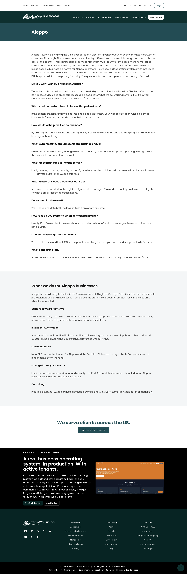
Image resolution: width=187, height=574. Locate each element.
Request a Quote (93, 430)
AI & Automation (75, 535)
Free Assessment (147, 544)
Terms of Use (70, 570)
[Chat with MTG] (180, 567)
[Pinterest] (50, 531)
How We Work (121, 17)
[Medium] (31, 537)
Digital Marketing (75, 544)
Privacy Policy (55, 570)
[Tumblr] (37, 537)
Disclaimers (84, 570)
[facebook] (125, 5)
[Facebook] (31, 531)
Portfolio (35, 5)
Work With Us (138, 17)
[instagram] (135, 5)
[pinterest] (150, 5)
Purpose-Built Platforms (75, 531)
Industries (106, 17)
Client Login (148, 548)
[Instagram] (44, 531)
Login (159, 5)
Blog (59, 5)
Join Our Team (47, 5)
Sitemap (110, 570)
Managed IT (75, 540)
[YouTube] (25, 537)
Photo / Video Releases (127, 570)
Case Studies (111, 535)
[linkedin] (140, 5)
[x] (130, 5)
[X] (37, 531)
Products (77, 17)
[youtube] (145, 5)
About (26, 5)
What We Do (91, 17)
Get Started (156, 17)
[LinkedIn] (25, 531)
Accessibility (98, 570)
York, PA (147, 540)
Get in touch (147, 531)
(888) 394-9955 (147, 527)
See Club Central (33, 503)
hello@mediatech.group (148, 535)
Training (75, 548)
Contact (67, 5)
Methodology (111, 540)
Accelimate (75, 527)
